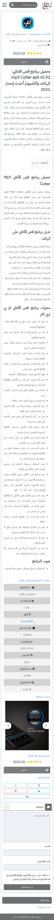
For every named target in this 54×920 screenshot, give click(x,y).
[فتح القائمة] (4, 5)
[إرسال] (12, 5)
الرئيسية (46, 34)
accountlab (27, 621)
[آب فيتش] (46, 5)
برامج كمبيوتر (35, 34)
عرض (35, 162)
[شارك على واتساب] (15, 785)
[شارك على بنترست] (15, 791)
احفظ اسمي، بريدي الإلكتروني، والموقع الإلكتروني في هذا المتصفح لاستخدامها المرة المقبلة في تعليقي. (28, 877)
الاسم (47, 846)
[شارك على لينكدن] (27, 796)
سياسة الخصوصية (44, 907)
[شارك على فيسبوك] (39, 785)
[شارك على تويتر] (39, 791)
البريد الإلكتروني (43, 861)
